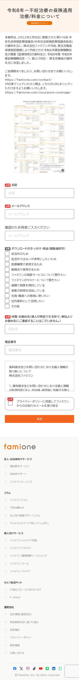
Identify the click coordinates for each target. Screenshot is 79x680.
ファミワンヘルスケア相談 (23, 540)
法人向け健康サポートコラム (25, 515)
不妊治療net (17, 507)
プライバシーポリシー (21, 637)
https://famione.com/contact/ (28, 79)
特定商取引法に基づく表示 (24, 622)
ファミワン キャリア (20, 571)
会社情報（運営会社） (21, 614)
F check (15, 597)
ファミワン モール (19, 563)
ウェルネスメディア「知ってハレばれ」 (29, 523)
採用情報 (15, 645)
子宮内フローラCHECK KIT (25, 589)
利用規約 (15, 630)
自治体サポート (18, 474)
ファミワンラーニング (21, 481)
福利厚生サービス (19, 466)
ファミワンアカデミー (21, 548)
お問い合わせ (17, 653)
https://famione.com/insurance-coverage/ (38, 92)
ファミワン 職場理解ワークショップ (28, 555)
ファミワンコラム (19, 500)
